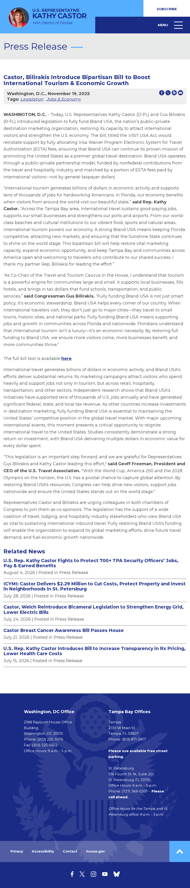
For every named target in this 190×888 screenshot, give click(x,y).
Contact (70, 851)
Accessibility (43, 851)
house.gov (95, 851)
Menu (171, 28)
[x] (82, 874)
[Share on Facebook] (161, 93)
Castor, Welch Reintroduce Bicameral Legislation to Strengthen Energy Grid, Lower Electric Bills (93, 609)
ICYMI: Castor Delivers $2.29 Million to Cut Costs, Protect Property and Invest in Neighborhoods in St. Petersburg (94, 586)
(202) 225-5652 (44, 745)
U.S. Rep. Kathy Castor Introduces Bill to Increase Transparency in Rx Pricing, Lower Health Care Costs (94, 651)
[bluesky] (117, 874)
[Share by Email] (180, 93)
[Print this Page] (174, 93)
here (66, 358)
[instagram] (93, 874)
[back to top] (179, 851)
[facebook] (72, 874)
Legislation (31, 99)
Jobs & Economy (64, 99)
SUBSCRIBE (167, 9)
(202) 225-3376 (50, 739)
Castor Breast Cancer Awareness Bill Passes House (63, 630)
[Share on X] (168, 93)
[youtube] (105, 874)
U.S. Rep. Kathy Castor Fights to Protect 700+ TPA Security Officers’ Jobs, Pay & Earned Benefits (90, 563)
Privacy (16, 851)
